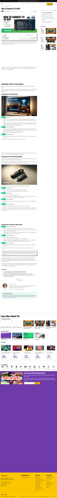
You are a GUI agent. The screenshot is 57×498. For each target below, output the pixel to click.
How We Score (38, 481)
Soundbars (7, 368)
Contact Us (37, 490)
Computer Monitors (30, 369)
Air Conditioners (53, 369)
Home (3, 6)
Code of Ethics (48, 22)
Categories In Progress (50, 477)
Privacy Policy (31, 496)
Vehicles (47, 487)
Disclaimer (46, 496)
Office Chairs (12, 369)
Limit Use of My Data (39, 488)
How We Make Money (39, 483)
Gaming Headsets (34, 369)
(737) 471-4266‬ (3, 484)
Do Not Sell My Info (38, 487)
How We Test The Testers (39, 480)
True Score (5, 296)
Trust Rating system (31, 295)
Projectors (44, 368)
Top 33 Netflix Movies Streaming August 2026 (42, 46)
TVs (10, 6)
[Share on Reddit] (32, 11)
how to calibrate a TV (21, 263)
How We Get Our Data (39, 478)
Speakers (20, 368)
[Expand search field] (55, 4)
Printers (25, 368)
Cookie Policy (39, 496)
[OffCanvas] (2, 4)
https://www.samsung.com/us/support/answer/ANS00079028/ (15, 271)
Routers (39, 368)
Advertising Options (24, 477)
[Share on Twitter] (30, 11)
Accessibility (23, 496)
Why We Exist (37, 477)
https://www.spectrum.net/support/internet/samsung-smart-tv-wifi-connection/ (18, 273)
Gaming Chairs (16, 369)
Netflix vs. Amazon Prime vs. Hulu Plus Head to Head (42, 39)
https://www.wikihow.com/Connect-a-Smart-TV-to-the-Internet (15, 272)
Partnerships (37, 484)
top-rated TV (12, 68)
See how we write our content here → (11, 297)
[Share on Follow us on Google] (36, 11)
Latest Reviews (49, 478)
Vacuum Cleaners (48, 369)
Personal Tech (7, 6)
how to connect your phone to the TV (17, 154)
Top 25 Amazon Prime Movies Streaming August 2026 (42, 30)
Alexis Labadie (20, 289)
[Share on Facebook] (34, 11)
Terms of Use (53, 496)
